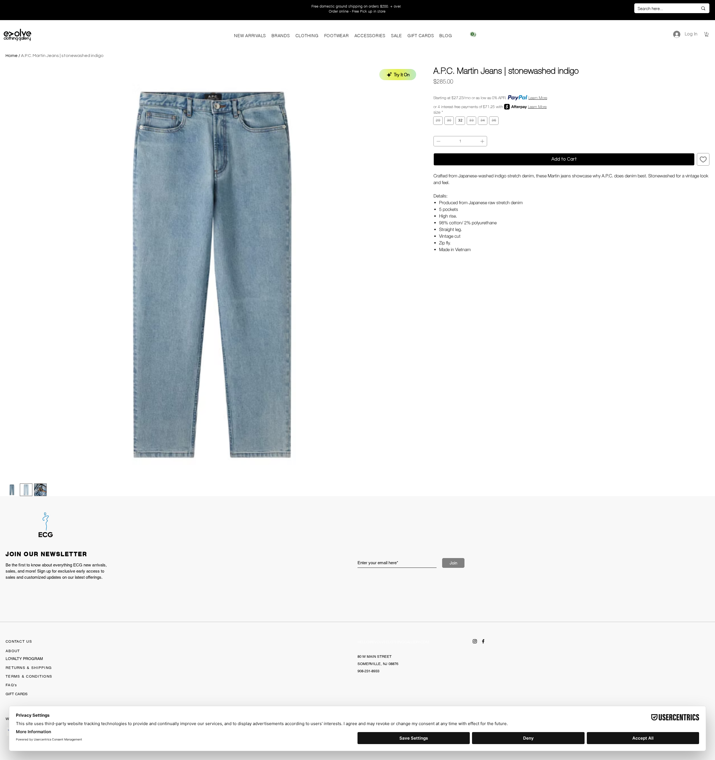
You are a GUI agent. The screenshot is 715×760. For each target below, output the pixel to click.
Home (12, 55)
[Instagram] (475, 641)
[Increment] (482, 141)
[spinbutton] (460, 141)
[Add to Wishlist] (703, 159)
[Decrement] (437, 141)
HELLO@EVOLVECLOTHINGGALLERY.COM (393, 642)
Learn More (537, 98)
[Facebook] (483, 641)
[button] (281, 35)
